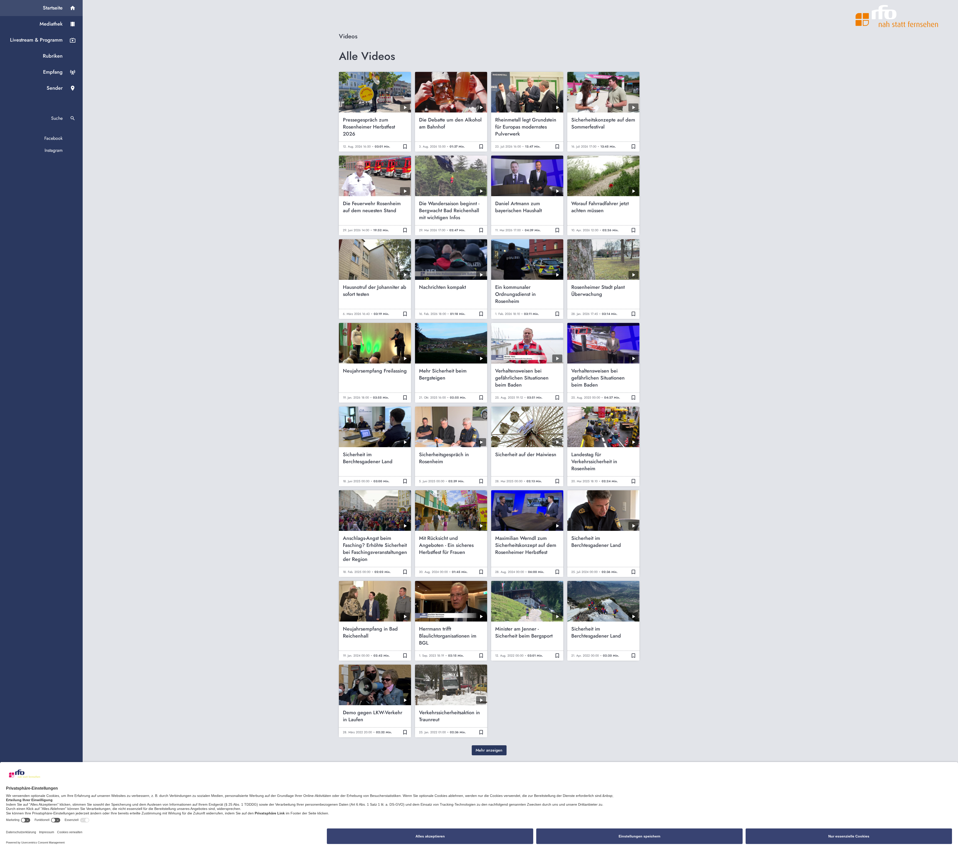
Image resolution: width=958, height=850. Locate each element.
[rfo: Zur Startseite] (897, 16)
